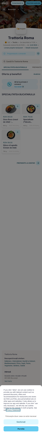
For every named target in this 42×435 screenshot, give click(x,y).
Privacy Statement (13, 410)
